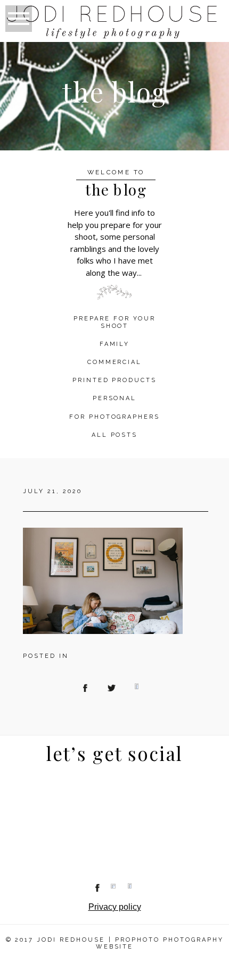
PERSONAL (115, 398)
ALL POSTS (115, 435)
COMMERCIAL (114, 362)
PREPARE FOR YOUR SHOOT (114, 322)
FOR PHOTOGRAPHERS (114, 416)
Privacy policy (114, 906)
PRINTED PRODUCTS (114, 380)
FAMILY (115, 344)
